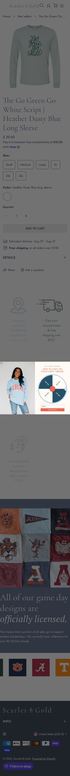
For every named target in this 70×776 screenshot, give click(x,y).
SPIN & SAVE (52, 410)
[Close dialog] (1, 363)
